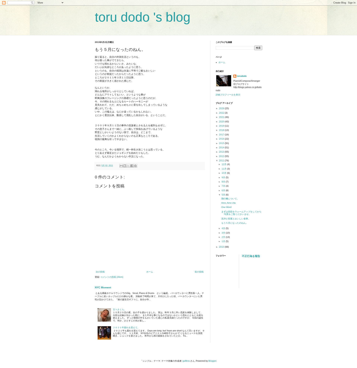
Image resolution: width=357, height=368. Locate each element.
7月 (224, 186)
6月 (224, 190)
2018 (222, 130)
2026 (222, 108)
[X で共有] (128, 166)
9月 (224, 177)
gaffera (186, 361)
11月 (224, 168)
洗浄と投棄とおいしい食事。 (235, 218)
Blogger (212, 361)
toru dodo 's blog (142, 17)
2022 (222, 113)
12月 (224, 164)
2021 (222, 117)
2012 (222, 156)
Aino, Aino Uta (228, 203)
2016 (222, 139)
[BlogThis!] (125, 166)
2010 (222, 247)
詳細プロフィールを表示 (228, 94)
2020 (222, 121)
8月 (224, 181)
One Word (226, 207)
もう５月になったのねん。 (234, 223)
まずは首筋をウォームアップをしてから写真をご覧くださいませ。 (241, 213)
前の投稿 (199, 272)
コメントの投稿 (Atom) (111, 277)
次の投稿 (100, 272)
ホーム (149, 272)
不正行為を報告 (251, 256)
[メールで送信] (121, 166)
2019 (222, 126)
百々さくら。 (119, 309)
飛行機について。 (230, 198)
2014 (222, 147)
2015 (222, 143)
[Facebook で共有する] (132, 166)
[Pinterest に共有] (135, 166)
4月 (224, 228)
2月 (224, 237)
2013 (222, 152)
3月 (224, 233)
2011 (222, 160)
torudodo (242, 76)
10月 (224, 173)
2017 (222, 134)
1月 (224, 241)
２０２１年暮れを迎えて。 (126, 327)
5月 (224, 194)
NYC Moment (103, 287)
